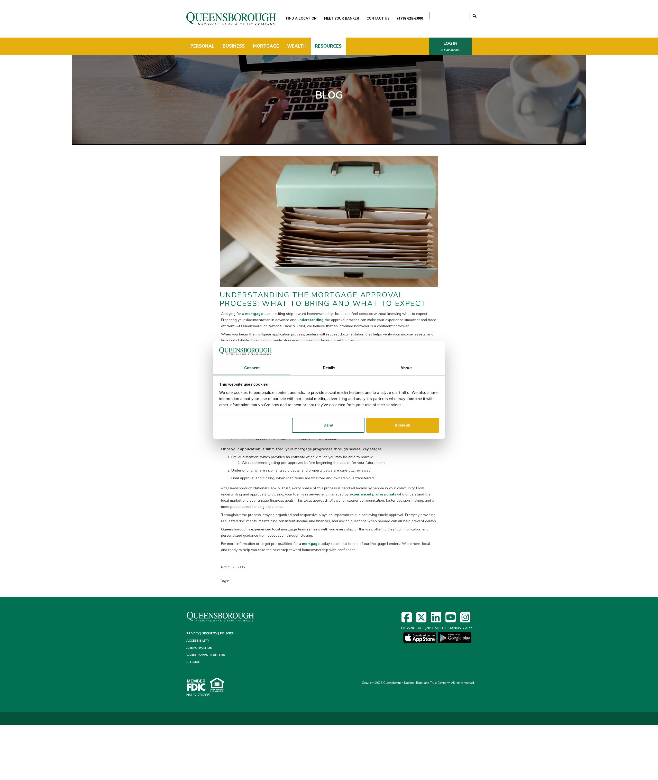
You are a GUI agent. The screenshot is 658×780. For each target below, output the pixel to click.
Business (234, 46)
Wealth (297, 46)
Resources (328, 46)
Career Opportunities (205, 655)
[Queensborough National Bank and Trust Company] (231, 18)
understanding (310, 319)
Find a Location (301, 18)
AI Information (199, 648)
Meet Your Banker (341, 18)
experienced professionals (373, 494)
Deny (328, 425)
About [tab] (406, 368)
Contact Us (378, 18)
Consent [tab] (252, 368)
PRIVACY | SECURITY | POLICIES (210, 633)
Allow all (402, 425)
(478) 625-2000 (410, 18)
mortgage (253, 313)
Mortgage (266, 46)
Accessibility (197, 641)
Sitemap (193, 662)
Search (474, 16)
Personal (202, 46)
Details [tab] (329, 368)
